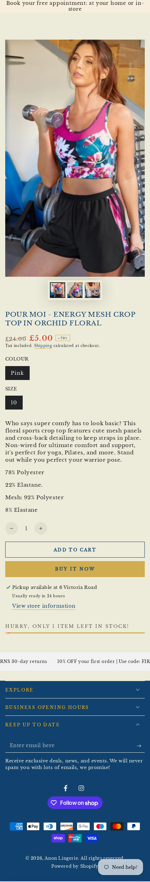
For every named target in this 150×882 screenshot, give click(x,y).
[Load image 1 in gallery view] (57, 290)
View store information (43, 606)
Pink (20, 375)
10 (16, 404)
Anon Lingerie (61, 858)
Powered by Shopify (75, 866)
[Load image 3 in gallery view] (92, 290)
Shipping (43, 345)
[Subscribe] (141, 745)
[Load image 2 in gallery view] (75, 290)
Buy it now (75, 569)
